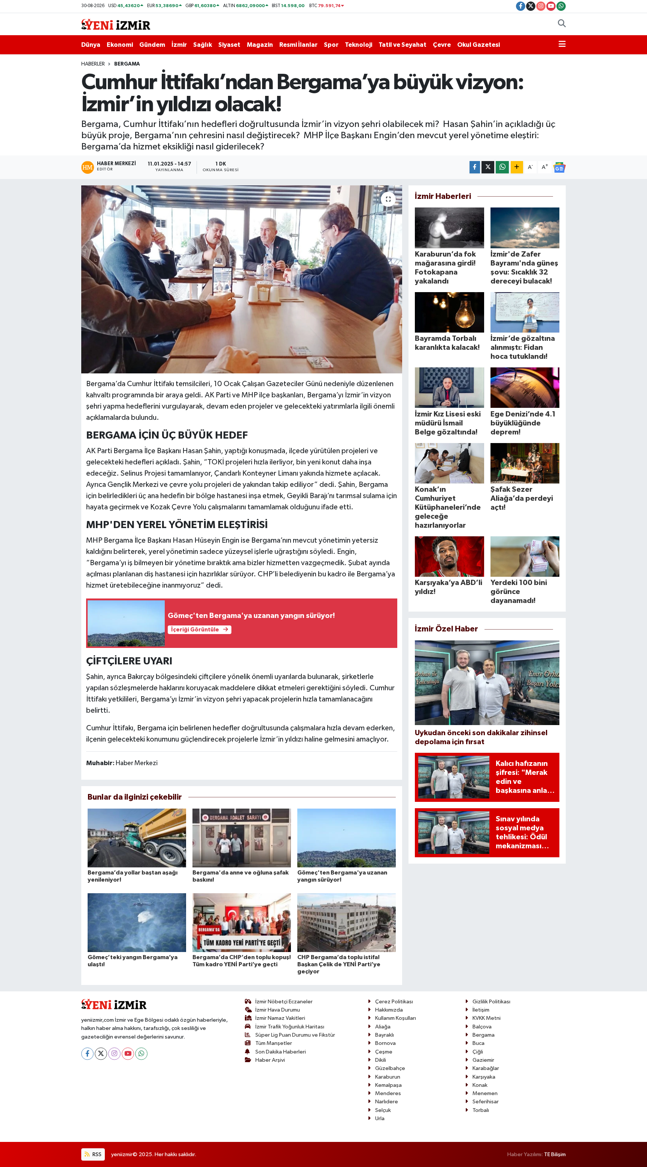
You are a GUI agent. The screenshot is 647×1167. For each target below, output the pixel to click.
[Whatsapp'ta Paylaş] (502, 167)
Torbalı (481, 1110)
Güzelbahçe (390, 1068)
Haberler (93, 64)
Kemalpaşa (388, 1085)
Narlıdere (386, 1101)
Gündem (152, 45)
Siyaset (229, 45)
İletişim (481, 1010)
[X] (101, 1054)
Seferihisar (486, 1101)
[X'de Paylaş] (488, 167)
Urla (380, 1118)
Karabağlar (486, 1068)
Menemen (485, 1093)
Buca (479, 1043)
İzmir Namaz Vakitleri (280, 1018)
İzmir (179, 45)
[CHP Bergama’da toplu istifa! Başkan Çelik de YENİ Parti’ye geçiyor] (346, 922)
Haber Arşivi (270, 1060)
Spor (331, 45)
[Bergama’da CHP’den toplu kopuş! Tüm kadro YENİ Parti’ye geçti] (241, 922)
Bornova (385, 1043)
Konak (480, 1085)
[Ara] (562, 24)
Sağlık (202, 45)
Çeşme (383, 1052)
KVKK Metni (487, 1018)
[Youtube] (128, 1054)
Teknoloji (358, 45)
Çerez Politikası (394, 1001)
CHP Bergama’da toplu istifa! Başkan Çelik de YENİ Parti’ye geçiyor (338, 964)
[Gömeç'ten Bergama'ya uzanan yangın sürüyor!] (346, 838)
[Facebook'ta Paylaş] (475, 167)
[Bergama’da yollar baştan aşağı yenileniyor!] (137, 838)
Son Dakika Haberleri (280, 1052)
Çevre (442, 45)
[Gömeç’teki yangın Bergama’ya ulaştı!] (137, 922)
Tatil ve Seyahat (402, 45)
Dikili (380, 1060)
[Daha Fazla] (517, 167)
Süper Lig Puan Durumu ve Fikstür (295, 1035)
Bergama (127, 64)
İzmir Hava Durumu (277, 1010)
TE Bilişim (555, 1154)
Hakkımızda (389, 1010)
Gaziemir (483, 1060)
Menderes (388, 1093)
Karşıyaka (484, 1077)
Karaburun (387, 1077)
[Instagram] (114, 1054)
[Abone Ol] (559, 167)
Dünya (90, 45)
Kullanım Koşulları (395, 1018)
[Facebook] (87, 1054)
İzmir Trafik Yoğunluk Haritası (289, 1027)
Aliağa (383, 1027)
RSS (96, 1154)
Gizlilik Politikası (491, 1001)
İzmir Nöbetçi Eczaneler (284, 1001)
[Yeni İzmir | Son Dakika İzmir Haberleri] (115, 24)
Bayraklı (384, 1035)
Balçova (482, 1027)
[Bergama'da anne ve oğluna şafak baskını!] (241, 838)
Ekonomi (120, 45)
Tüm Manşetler (273, 1043)
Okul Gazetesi (478, 45)
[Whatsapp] (141, 1054)
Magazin (260, 45)
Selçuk (383, 1110)
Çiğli (478, 1052)
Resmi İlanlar (298, 45)
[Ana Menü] (562, 45)
